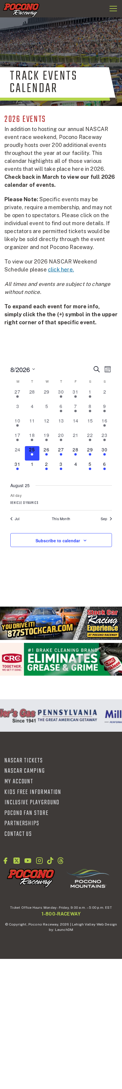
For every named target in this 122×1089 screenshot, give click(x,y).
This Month (61, 518)
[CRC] (61, 659)
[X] (16, 860)
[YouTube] (27, 860)
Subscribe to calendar (58, 540)
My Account (18, 782)
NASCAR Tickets (23, 761)
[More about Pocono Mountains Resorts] (88, 878)
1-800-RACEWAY (61, 914)
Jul (17, 518)
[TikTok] (50, 860)
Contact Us (18, 834)
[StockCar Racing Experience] (61, 623)
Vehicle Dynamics (24, 503)
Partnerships (21, 823)
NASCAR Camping (24, 771)
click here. (61, 269)
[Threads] (60, 860)
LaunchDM (64, 930)
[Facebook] (5, 860)
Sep (104, 518)
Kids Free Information (32, 792)
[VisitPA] (65, 715)
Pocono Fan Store (26, 813)
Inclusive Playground (32, 802)
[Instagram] (39, 860)
